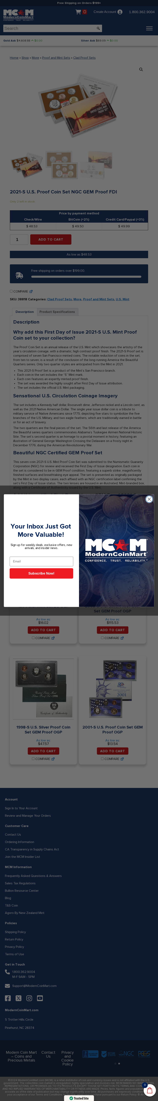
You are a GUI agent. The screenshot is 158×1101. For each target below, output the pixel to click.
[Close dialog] (149, 499)
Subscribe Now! (41, 573)
